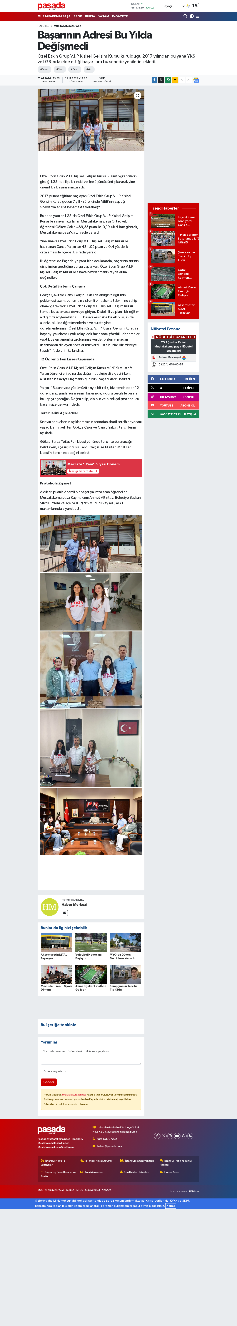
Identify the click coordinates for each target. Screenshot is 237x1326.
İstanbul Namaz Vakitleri (139, 1160)
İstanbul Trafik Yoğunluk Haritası (176, 1162)
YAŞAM (103, 16)
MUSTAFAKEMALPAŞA (54, 16)
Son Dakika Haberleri (136, 1172)
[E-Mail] (65, 913)
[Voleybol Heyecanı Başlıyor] (91, 942)
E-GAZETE (120, 16)
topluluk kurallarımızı (74, 1094)
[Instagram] (170, 1136)
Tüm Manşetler (94, 1172)
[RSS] (190, 1136)
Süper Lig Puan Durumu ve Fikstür (58, 1174)
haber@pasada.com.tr (111, 1146)
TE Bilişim (194, 1191)
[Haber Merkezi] (50, 907)
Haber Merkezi (74, 905)
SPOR (78, 16)
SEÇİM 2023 (92, 1190)
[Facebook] (157, 1136)
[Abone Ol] (196, 80)
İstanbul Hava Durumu (99, 1160)
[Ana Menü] (197, 17)
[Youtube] (177, 1136)
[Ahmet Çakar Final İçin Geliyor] (91, 974)
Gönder (48, 1082)
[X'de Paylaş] (161, 80)
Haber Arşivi (171, 1172)
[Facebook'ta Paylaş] (154, 80)
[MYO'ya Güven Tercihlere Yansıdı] (125, 942)
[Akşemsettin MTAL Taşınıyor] (56, 942)
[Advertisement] (173, 144)
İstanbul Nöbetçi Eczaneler (53, 1162)
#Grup (74, 69)
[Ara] (185, 17)
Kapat (171, 1206)
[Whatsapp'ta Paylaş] (168, 80)
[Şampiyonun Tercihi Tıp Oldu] (125, 974)
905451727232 (107, 1139)
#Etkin (59, 69)
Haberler (43, 26)
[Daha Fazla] (175, 80)
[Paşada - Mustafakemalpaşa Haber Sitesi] (51, 6)
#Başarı (44, 69)
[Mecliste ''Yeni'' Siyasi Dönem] (56, 974)
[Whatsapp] (184, 1136)
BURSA (90, 16)
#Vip (88, 69)
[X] (164, 1136)
